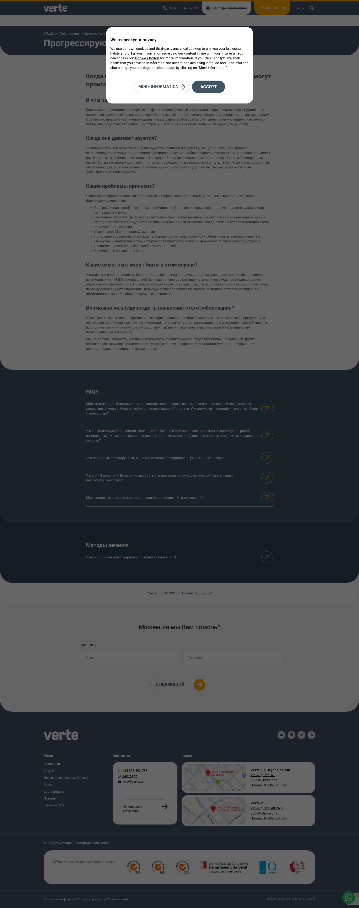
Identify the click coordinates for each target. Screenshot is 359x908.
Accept (208, 86)
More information (159, 86)
